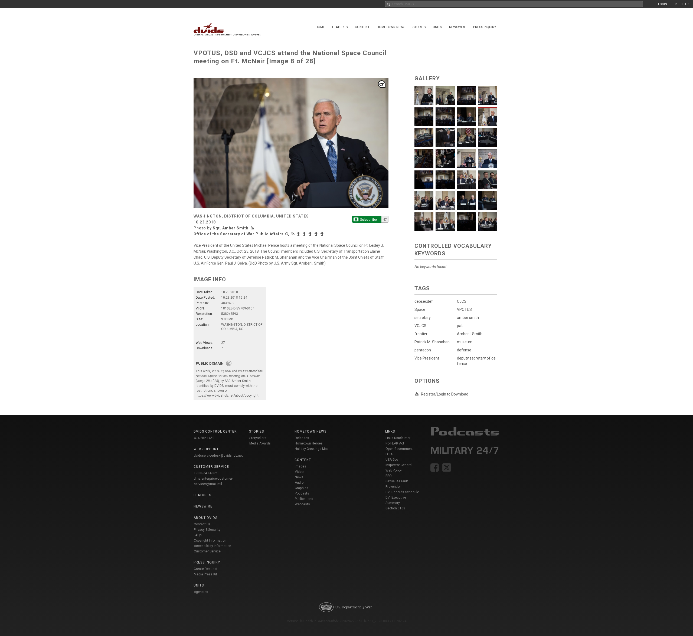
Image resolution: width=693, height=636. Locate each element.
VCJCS (420, 326)
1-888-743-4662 (205, 473)
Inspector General (398, 465)
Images (300, 466)
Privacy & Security (207, 530)
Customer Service (207, 551)
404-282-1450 (204, 438)
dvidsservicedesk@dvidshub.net (218, 455)
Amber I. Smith (469, 334)
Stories (419, 27)
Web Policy (393, 470)
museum (464, 342)
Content (362, 27)
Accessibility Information (212, 546)
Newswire (457, 27)
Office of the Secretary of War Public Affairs (239, 234)
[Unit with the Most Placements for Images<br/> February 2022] (323, 234)
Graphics (301, 488)
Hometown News (391, 27)
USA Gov (391, 460)
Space (419, 309)
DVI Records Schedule (402, 492)
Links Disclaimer (397, 438)
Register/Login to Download (444, 394)
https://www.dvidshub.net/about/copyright (227, 395)
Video (299, 472)
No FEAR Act (394, 443)
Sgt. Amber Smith (231, 228)
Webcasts (302, 504)
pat (460, 326)
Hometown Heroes (309, 443)
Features (340, 27)
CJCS (461, 301)
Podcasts (302, 493)
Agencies (201, 592)
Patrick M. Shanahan (432, 342)
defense (464, 350)
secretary (422, 317)
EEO (388, 476)
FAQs (198, 535)
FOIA (389, 454)
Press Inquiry (484, 27)
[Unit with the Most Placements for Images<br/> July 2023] (305, 234)
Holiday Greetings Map (312, 449)
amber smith (468, 317)
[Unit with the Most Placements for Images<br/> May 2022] (311, 234)
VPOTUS (464, 309)
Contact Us (202, 524)
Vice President (426, 358)
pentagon (422, 350)
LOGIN (662, 4)
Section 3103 (395, 508)
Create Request (205, 569)
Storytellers (257, 438)
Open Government (399, 449)
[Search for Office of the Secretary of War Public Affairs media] (287, 234)
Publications (304, 499)
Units (437, 27)
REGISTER (682, 4)
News (299, 477)
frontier (420, 334)
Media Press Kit (205, 574)
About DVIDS (205, 518)
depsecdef (423, 301)
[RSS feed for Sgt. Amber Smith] (253, 228)
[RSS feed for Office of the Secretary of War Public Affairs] (293, 234)
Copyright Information (210, 540)
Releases (302, 438)
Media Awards (260, 443)
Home (320, 27)
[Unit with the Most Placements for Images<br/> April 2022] (317, 234)
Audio (299, 483)
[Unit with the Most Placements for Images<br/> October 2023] (299, 234)
